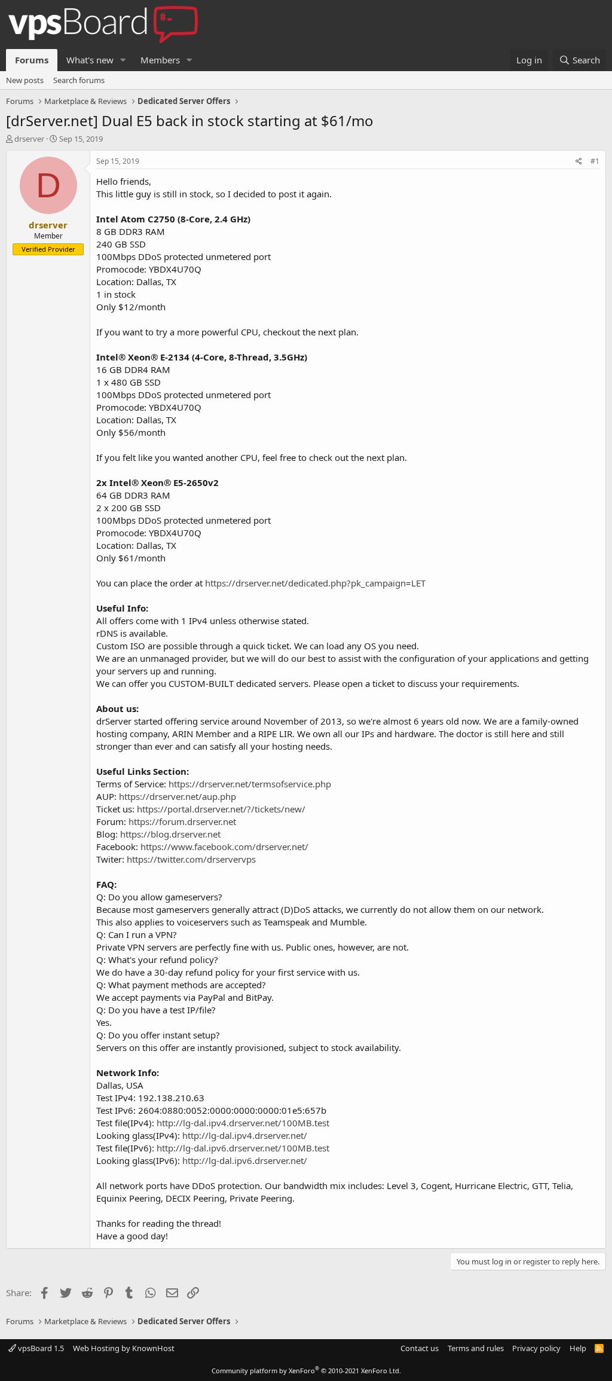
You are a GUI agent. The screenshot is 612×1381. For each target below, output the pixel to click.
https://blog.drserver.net (170, 834)
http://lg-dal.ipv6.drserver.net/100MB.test (243, 1148)
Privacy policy (536, 1348)
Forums (31, 60)
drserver (29, 138)
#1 (594, 161)
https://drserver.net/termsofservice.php (250, 784)
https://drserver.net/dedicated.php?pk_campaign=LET (315, 583)
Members (160, 60)
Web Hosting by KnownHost (124, 1348)
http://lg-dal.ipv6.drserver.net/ (244, 1160)
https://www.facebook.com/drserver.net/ (224, 847)
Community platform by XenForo (306, 1370)
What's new (90, 60)
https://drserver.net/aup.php (177, 796)
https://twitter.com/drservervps (191, 859)
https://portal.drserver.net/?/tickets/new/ (221, 809)
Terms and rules (476, 1348)
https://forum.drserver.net (182, 821)
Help (578, 1348)
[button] (123, 60)
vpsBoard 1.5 (40, 1348)
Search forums (79, 80)
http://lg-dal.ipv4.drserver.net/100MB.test (243, 1123)
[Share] (578, 162)
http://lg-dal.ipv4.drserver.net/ (244, 1135)
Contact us (419, 1348)
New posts (25, 80)
